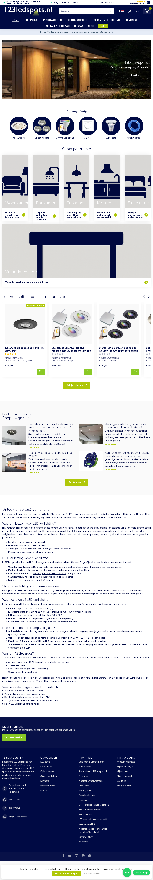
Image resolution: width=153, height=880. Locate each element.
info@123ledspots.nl (18, 816)
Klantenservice (14, 737)
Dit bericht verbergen (66, 873)
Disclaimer (84, 785)
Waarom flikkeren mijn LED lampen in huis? (25, 694)
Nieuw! (78, 26)
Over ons (83, 776)
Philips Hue (55, 593)
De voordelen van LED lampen (94, 805)
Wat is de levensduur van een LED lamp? (24, 690)
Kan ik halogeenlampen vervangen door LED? (27, 697)
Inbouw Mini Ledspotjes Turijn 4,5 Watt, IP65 (24, 349)
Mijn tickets (122, 771)
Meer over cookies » (92, 874)
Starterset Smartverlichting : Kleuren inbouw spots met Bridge (71, 349)
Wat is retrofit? (86, 814)
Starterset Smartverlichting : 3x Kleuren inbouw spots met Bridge (118, 349)
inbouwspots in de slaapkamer (58, 576)
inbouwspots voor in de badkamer (49, 573)
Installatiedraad (57, 26)
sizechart (83, 841)
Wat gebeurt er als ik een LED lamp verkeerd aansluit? (31, 700)
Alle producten (124, 785)
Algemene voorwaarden (91, 781)
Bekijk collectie (74, 385)
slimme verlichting (85, 593)
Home (15, 20)
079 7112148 (15, 799)
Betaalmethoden (87, 795)
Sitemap (83, 800)
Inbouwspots (52, 20)
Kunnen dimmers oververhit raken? (127, 452)
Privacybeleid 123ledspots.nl (93, 771)
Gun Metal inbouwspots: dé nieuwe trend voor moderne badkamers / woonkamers (50, 427)
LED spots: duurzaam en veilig (93, 819)
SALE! (103, 26)
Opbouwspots (77, 20)
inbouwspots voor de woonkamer (105, 567)
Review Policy (86, 837)
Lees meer (34, 447)
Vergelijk (121, 781)
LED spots (30, 20)
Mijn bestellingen (125, 766)
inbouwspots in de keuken (56, 570)
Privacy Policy (86, 790)
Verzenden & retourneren (91, 761)
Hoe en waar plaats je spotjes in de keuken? (50, 454)
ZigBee (67, 593)
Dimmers (132, 20)
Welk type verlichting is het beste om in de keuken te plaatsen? (125, 425)
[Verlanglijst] (137, 11)
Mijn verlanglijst (124, 776)
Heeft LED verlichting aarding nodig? (22, 704)
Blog (90, 26)
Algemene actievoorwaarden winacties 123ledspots (93, 830)
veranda (49, 580)
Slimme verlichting (107, 20)
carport (38, 580)
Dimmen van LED (87, 824)
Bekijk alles (75, 482)
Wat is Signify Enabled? (90, 809)
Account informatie (126, 761)
